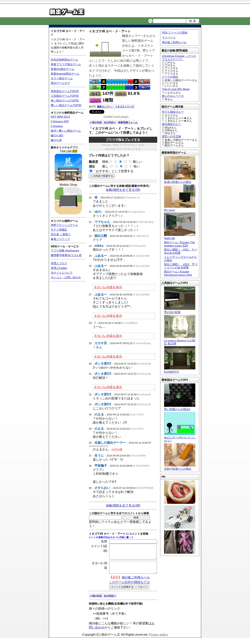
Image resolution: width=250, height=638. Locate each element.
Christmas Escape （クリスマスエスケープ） (179, 57)
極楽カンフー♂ (105, 106)
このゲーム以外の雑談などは (129, 582)
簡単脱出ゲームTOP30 (65, 91)
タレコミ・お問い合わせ (66, 277)
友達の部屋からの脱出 (177, 181)
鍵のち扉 (56, 140)
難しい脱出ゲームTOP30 (66, 105)
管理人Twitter (59, 268)
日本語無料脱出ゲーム (64, 59)
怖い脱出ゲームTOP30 (65, 100)
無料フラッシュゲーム (64, 224)
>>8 (119, 449)
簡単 (103, 161)
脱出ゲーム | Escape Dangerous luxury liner (178, 273)
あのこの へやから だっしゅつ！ (180, 439)
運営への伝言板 (171, 136)
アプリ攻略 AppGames (65, 250)
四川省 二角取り (61, 234)
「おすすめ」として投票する (113, 171)
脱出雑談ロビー (171, 124)
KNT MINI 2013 (60, 116)
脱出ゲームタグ (60, 83)
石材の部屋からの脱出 (177, 468)
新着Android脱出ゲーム (65, 73)
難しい (137, 161)
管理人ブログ (59, 263)
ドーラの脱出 (170, 76)
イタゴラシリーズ (124, 106)
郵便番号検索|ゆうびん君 (66, 255)
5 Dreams (57, 126)
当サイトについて (62, 272)
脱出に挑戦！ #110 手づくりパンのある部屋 (180, 266)
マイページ (169, 37)
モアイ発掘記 (59, 229)
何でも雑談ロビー (173, 111)
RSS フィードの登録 (174, 32)
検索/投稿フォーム (128, 122)
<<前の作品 (96, 122)
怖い (137, 166)
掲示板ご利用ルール (174, 42)
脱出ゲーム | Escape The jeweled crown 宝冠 (179, 244)
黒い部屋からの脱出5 (177, 409)
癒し (103, 166)
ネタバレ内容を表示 (108, 287)
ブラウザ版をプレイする (123, 139)
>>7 (114, 449)
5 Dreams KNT (60, 121)
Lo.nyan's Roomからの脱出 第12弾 (179, 342)
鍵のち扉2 (57, 135)
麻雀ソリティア (60, 239)
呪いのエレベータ (173, 95)
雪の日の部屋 (172, 312)
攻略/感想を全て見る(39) (123, 189)
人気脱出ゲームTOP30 (65, 95)
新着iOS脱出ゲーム (62, 68)
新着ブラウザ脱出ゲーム (66, 64)
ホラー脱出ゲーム (62, 78)
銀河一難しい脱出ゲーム (66, 130)
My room (169, 209)
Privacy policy (158, 634)
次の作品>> (110, 122)
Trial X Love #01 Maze (176, 89)
